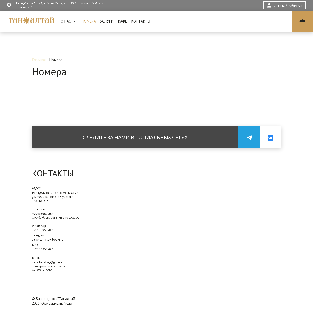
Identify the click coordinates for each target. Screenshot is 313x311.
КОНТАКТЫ (140, 21)
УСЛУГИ (107, 21)
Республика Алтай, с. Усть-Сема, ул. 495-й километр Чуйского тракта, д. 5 (55, 197)
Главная (39, 59)
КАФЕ (122, 21)
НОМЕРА (88, 21)
